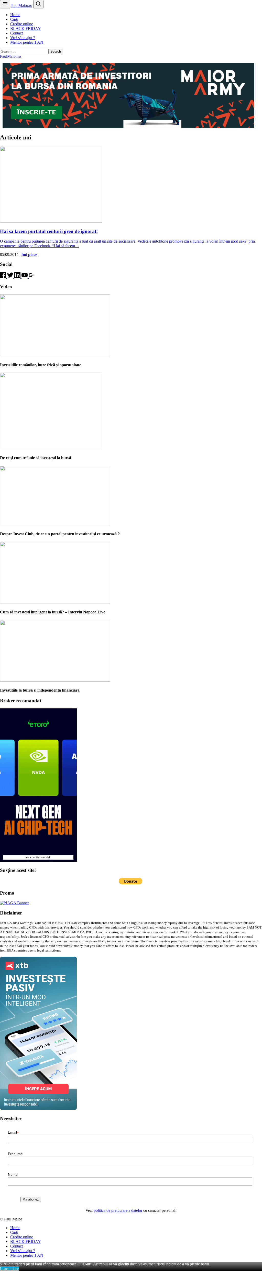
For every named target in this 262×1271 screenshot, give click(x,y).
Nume (13, 1174)
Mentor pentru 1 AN (26, 42)
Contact (16, 33)
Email (13, 1132)
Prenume (15, 1154)
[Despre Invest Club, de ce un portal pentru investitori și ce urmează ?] (55, 524)
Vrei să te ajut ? (22, 37)
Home (15, 15)
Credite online (21, 24)
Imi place (29, 254)
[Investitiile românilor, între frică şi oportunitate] (55, 355)
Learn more (9, 1268)
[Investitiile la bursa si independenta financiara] (55, 680)
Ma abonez (31, 1199)
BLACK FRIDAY (25, 28)
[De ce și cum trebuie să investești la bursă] (51, 448)
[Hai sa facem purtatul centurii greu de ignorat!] (51, 221)
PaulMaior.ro (21, 5)
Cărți (14, 19)
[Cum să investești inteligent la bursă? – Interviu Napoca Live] (55, 602)
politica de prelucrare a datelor (118, 1210)
